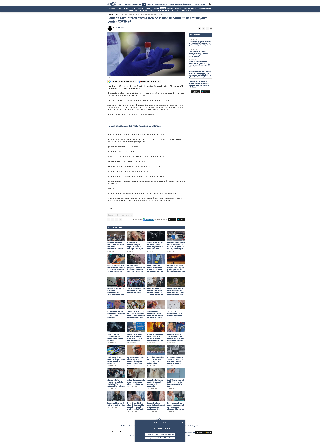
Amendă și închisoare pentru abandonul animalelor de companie (155, 383)
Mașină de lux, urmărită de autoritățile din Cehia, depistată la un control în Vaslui (155, 246)
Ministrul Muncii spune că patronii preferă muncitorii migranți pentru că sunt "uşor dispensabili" (135, 360)
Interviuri (175, 10)
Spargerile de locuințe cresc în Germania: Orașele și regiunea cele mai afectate (135, 337)
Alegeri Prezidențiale (163, 10)
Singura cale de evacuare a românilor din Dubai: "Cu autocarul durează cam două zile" (116, 383)
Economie (112, 8)
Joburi (120, 8)
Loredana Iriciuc (119, 27)
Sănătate (148, 8)
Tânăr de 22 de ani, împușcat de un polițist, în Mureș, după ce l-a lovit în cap (116, 360)
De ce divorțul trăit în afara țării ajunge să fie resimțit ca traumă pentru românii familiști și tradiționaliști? (136, 406)
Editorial (170, 8)
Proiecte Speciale (199, 4)
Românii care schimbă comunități (180, 4)
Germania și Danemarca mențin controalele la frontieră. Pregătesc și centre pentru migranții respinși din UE (176, 246)
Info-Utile (178, 8)
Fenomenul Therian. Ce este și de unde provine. (116, 404)
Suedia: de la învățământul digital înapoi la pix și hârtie (174, 313)
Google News (150, 219)
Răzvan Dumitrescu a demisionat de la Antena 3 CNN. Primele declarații (116, 314)
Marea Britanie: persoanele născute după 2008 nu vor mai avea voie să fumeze (155, 314)
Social (163, 8)
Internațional (136, 4)
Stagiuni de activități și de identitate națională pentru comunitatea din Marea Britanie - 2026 (136, 314)
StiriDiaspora (111, 14)
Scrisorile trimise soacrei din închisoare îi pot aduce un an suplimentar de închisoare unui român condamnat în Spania (156, 406)
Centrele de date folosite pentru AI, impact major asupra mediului (115, 337)
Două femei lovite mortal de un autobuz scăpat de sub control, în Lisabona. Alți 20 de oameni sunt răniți (155, 268)
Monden (126, 8)
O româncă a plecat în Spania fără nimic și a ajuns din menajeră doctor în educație (175, 360)
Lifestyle (150, 4)
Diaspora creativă (161, 4)
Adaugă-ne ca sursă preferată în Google (123, 81)
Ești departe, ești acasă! (147, 10)
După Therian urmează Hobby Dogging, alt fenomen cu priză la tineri (175, 383)
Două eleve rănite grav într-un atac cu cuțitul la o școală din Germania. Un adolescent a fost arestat (116, 268)
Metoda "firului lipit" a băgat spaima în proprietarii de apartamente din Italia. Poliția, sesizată (116, 291)
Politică (127, 4)
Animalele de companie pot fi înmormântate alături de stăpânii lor (136, 382)
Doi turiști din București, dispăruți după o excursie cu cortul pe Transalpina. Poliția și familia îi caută (135, 246)
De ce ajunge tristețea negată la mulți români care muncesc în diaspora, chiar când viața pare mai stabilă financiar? (175, 406)
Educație (140, 8)
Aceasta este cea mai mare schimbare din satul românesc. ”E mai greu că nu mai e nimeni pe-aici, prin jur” (176, 291)
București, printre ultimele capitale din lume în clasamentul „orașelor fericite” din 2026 (155, 291)
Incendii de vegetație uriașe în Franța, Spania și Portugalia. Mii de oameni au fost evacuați (176, 268)
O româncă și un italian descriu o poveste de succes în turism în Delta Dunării (155, 360)
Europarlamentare (205, 8)
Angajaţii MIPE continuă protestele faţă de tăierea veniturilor (136, 290)
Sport (134, 8)
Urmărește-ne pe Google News (150, 81)
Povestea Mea (133, 10)
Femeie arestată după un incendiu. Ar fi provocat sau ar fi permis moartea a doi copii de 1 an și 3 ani (155, 337)
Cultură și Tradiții (186, 10)
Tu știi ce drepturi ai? (190, 8)
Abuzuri (156, 8)
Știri (144, 4)
